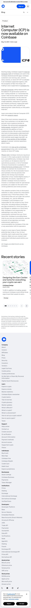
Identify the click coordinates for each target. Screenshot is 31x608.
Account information (8, 437)
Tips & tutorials (7, 400)
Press (3, 358)
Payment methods (8, 439)
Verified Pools (6, 501)
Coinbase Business (8, 477)
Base (3, 509)
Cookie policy (6, 371)
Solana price (6, 568)
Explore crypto (6, 386)
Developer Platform (8, 507)
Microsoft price (7, 581)
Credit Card (5, 464)
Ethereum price (7, 565)
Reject (9, 603)
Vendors (4, 366)
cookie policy (11, 594)
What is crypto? (7, 410)
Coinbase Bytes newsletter (11, 394)
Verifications (6, 536)
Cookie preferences (8, 373)
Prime (4, 488)
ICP (10, 74)
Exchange (5, 493)
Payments (5, 480)
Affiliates (5, 352)
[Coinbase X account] (2, 588)
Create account (7, 432)
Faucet (4, 546)
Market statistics (7, 392)
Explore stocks (6, 389)
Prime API (5, 554)
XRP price (5, 570)
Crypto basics (6, 397)
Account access (7, 442)
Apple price (5, 579)
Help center (6, 426)
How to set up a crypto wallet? (12, 415)
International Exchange (9, 496)
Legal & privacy (7, 368)
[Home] (3, 6)
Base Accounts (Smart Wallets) (12, 517)
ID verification (6, 434)
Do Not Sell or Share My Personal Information (13, 377)
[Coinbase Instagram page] (12, 588)
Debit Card (5, 466)
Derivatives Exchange (9, 498)
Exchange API (6, 549)
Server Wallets (7, 512)
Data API (4, 533)
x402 (3, 523)
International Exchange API (11, 552)
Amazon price (6, 584)
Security (4, 360)
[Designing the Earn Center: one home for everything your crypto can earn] (15, 281)
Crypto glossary (7, 402)
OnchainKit (5, 530)
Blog (3, 355)
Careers (4, 350)
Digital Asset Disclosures (10, 381)
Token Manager (7, 482)
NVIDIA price (6, 576)
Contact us (5, 429)
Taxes (3, 421)
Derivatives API (7, 557)
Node (3, 538)
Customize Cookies (13, 599)
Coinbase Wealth (7, 461)
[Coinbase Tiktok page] (18, 588)
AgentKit (5, 541)
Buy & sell (5, 453)
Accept (22, 603)
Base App (5, 456)
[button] (28, 6)
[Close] (27, 594)
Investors (5, 363)
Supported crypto (7, 445)
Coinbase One (6, 458)
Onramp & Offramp (8, 520)
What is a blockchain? (9, 413)
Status (4, 447)
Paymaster (5, 528)
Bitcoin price (6, 562)
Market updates (7, 405)
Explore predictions (8, 469)
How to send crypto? (8, 418)
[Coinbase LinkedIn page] (7, 588)
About (4, 347)
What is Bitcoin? (7, 407)
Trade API (5, 525)
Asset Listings (6, 474)
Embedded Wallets (8, 515)
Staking (4, 491)
